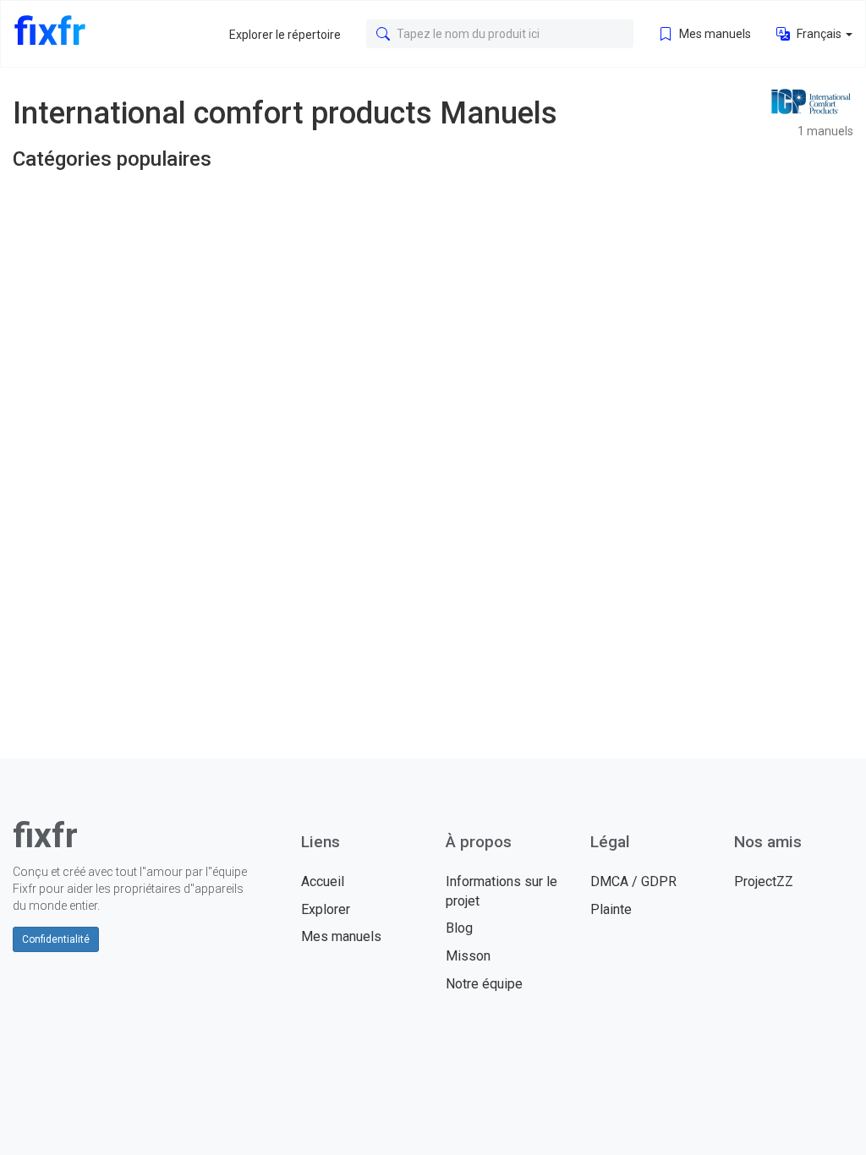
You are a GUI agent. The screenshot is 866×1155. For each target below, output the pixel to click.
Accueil (322, 881)
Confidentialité (56, 939)
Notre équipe (484, 984)
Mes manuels (714, 34)
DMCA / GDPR (633, 881)
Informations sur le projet (501, 891)
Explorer (325, 909)
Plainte (611, 909)
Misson (468, 956)
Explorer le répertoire (285, 34)
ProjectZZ (763, 881)
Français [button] (819, 34)
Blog (459, 928)
